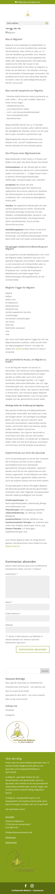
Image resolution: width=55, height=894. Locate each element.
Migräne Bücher (12, 546)
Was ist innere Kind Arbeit (17, 691)
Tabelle (19, 349)
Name (8, 602)
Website (9, 625)
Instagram (10, 715)
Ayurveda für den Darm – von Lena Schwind (25, 695)
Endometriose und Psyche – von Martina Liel (25, 687)
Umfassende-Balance (21, 890)
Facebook (9, 710)
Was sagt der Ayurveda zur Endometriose (23, 683)
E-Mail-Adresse (13, 613)
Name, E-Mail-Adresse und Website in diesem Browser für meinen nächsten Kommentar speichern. (24, 639)
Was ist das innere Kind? (16, 699)
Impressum (38, 890)
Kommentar (11, 574)
